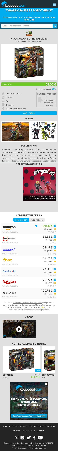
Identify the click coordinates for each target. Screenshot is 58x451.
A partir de (7, 84)
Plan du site (28, 430)
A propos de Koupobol (15, 426)
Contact (41, 430)
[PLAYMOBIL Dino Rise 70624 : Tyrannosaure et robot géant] (29, 62)
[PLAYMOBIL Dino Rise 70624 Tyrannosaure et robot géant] (15, 140)
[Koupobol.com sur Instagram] (22, 437)
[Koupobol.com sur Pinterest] (17, 437)
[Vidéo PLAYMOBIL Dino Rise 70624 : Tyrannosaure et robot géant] (19, 329)
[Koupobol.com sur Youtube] (40, 437)
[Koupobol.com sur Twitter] (28, 437)
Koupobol (15, 4)
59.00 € (51, 84)
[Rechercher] (55, 26)
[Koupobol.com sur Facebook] (34, 437)
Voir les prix (29, 113)
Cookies (16, 430)
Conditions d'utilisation (42, 426)
